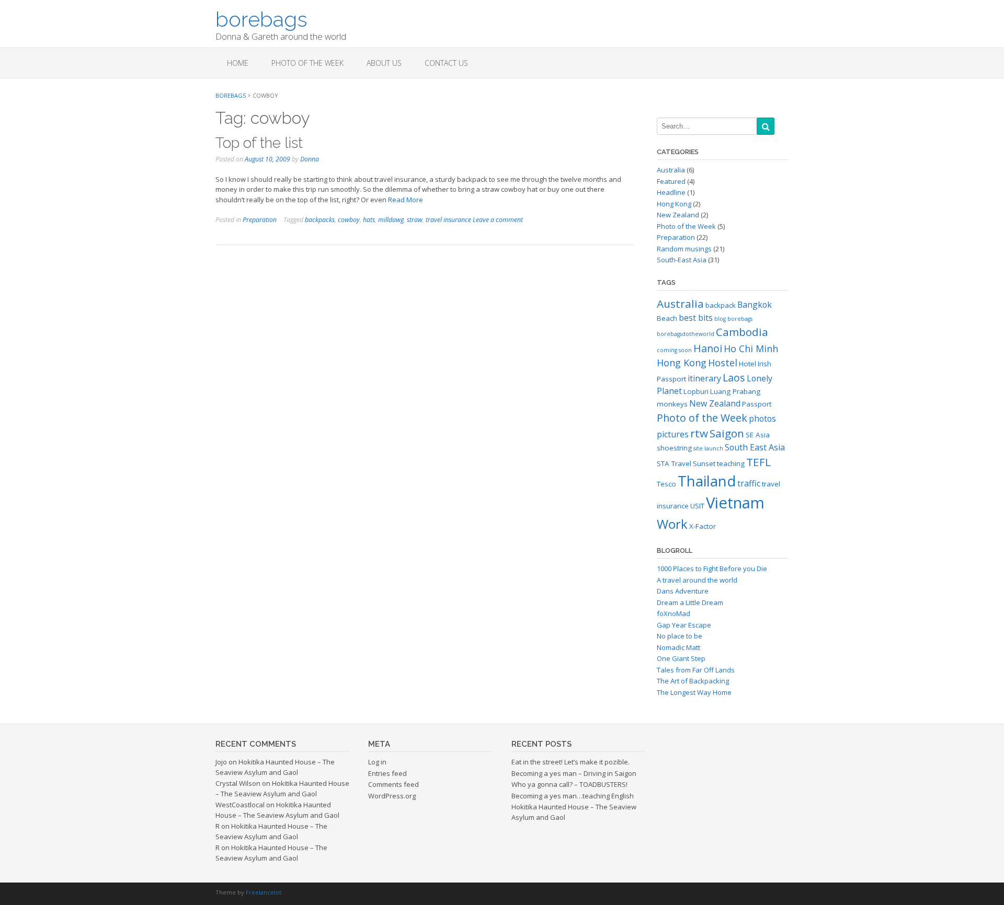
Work (672, 523)
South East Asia (755, 447)
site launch (708, 448)
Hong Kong (674, 203)
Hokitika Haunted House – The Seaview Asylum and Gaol (275, 767)
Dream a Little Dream (690, 602)
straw (415, 219)
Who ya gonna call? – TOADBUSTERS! (569, 784)
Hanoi (707, 348)
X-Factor (702, 526)
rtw (699, 433)
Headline (671, 192)
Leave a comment (498, 219)
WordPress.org (392, 795)
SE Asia (758, 434)
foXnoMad (673, 613)
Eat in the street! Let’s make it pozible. (570, 762)
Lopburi (696, 391)
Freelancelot (263, 892)
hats (369, 219)
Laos (734, 377)
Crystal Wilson (237, 783)
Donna (309, 159)
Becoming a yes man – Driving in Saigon (573, 773)
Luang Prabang (735, 391)
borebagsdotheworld (685, 334)
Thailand (707, 481)
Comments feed (393, 784)
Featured (671, 181)
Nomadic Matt (678, 647)
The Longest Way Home (694, 692)
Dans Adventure (683, 591)
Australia (671, 170)
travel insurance (448, 219)
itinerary (704, 378)
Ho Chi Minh (751, 348)
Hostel (722, 362)
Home (237, 63)
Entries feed (387, 773)
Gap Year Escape (684, 625)
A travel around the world (697, 580)
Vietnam (735, 502)
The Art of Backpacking (693, 681)
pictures (673, 434)
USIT (697, 505)
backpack (720, 305)
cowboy (349, 219)
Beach (667, 318)
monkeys (672, 404)
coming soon (674, 350)
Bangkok (754, 304)
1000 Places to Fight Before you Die (712, 568)
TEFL (758, 462)
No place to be (679, 636)
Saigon (727, 433)
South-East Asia (681, 259)
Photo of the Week (307, 63)
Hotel (747, 363)
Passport (756, 404)
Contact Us (446, 63)
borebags (261, 18)
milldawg (391, 219)
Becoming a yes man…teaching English (572, 795)
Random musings (684, 248)
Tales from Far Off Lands (696, 670)
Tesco (666, 484)
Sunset (704, 463)
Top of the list (259, 143)
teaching (731, 463)
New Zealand (678, 214)
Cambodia (742, 331)
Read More (405, 199)
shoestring (674, 448)
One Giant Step (681, 658)
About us (384, 63)
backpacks (320, 219)
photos (762, 418)
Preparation (260, 219)
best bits (696, 317)
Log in (377, 762)
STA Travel (674, 463)
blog (720, 318)
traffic (748, 483)
